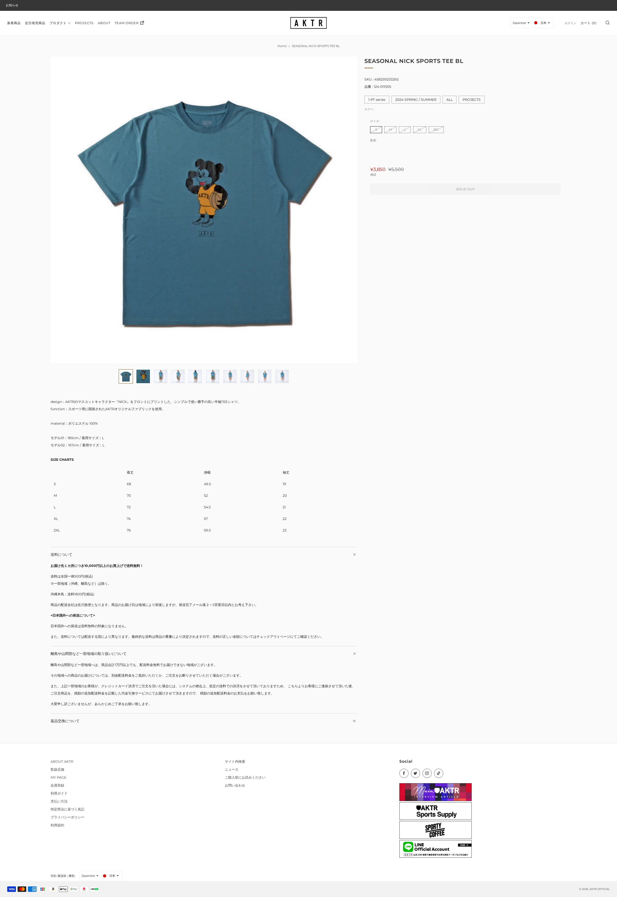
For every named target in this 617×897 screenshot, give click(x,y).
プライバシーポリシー (67, 817)
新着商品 (14, 23)
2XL (436, 129)
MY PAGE (58, 777)
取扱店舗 (57, 769)
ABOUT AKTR (62, 761)
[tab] (126, 376)
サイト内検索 (235, 761)
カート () (589, 23)
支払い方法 (59, 801)
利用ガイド (59, 793)
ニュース (231, 769)
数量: (373, 140)
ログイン (570, 23)
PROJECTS (84, 23)
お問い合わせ (235, 785)
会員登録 (57, 785)
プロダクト (58, 23)
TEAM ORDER (127, 23)
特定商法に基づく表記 (67, 809)
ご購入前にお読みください (245, 777)
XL (420, 129)
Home (282, 46)
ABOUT (104, 23)
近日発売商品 (35, 23)
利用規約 (57, 825)
